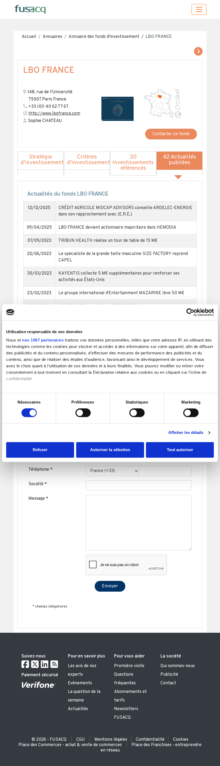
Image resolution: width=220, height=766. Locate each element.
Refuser (40, 449)
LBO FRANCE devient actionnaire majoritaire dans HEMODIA (117, 227)
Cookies (180, 739)
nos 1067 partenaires (43, 340)
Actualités (78, 709)
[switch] (83, 413)
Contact (168, 683)
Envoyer (110, 586)
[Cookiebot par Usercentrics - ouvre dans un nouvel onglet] (190, 312)
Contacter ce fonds (171, 134)
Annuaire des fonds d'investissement (104, 36)
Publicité (169, 674)
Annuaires (52, 36)
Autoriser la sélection (110, 449)
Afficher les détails (186, 432)
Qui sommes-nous (177, 666)
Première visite (129, 666)
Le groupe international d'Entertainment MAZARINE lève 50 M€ (121, 293)
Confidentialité (150, 739)
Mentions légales (110, 739)
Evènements (80, 683)
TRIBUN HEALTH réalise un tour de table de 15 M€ (107, 240)
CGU (80, 739)
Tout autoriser (180, 449)
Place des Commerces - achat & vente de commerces (70, 745)
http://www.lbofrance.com (54, 113)
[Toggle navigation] (199, 9)
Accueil (29, 36)
